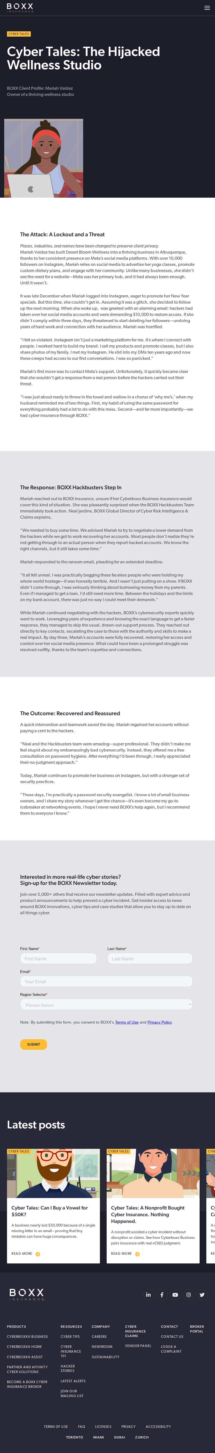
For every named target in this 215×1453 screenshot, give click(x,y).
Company (101, 1327)
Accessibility (158, 1427)
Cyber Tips (70, 1337)
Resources (71, 1327)
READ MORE (21, 1254)
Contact (169, 1327)
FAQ (81, 1427)
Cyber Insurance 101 (71, 1351)
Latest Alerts (73, 1381)
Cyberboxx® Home (24, 1347)
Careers (99, 1337)
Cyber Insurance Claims (135, 1331)
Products (16, 1327)
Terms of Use (56, 1427)
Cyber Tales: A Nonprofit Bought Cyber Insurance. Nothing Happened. (147, 1214)
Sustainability (106, 1357)
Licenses (103, 1427)
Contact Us (172, 1337)
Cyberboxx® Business (27, 1337)
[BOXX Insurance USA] (27, 1294)
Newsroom (102, 1347)
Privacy (128, 1427)
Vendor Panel (138, 1346)
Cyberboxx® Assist (25, 1357)
